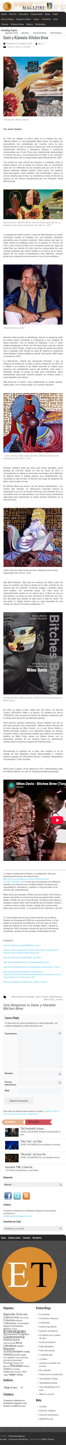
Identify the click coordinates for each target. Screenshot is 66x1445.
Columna (9, 1320)
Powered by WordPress (18, 1439)
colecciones (24, 1318)
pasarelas (24, 1358)
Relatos (26, 1366)
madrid (20, 1346)
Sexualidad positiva (48, 1383)
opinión (11, 1357)
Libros (18, 1342)
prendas (7, 1360)
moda (26, 1351)
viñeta (19, 1374)
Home (4, 14)
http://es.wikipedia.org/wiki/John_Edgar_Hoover (25, 982)
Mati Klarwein (56, 997)
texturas (18, 1372)
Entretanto (56, 33)
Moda (47, 14)
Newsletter (37, 1237)
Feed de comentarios (49, 1415)
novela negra (20, 1355)
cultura (18, 1320)
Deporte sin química (48, 1331)
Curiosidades (23, 1323)
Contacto (26, 1237)
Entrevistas (40, 24)
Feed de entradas (47, 1410)
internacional (8, 1343)
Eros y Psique (7, 19)
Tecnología (15, 1369)
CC (42, 43)
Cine (55, 19)
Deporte (7, 1326)
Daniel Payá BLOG (48, 1327)
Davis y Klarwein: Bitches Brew (25, 37)
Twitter (17, 1196)
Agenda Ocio (11, 33)
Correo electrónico (10, 1083)
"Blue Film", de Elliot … (32, 1141)
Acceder (43, 1406)
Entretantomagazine (16, 1436)
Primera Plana (17, 24)
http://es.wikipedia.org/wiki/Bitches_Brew (22, 945)
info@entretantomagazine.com (17, 1216)
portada (26, 47)
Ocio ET (12, 14)
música (59, 999)
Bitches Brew (18, 997)
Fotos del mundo (47, 1350)
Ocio (5, 1358)
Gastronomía (36, 14)
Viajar (55, 14)
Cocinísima (44, 1314)
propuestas (17, 1360)
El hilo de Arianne (47, 1342)
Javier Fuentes (42, 997)
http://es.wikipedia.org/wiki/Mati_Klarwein (22, 957)
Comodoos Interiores (49, 1318)
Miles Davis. (49, 999)
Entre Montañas (46, 1346)
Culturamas (9, 1323)
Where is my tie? (46, 1394)
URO (24, 1372)
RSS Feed (26, 1196)
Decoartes (23, 14)
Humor (16, 1339)
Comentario (10, 1033)
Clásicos (11, 47)
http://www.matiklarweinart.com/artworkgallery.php (26, 962)
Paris (17, 1358)
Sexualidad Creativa (48, 1379)
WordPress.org (46, 1419)
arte (25, 1314)
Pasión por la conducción (51, 1374)
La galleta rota (45, 1355)
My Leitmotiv (45, 1370)
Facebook (8, 1196)
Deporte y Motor (23, 19)
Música (29, 24)
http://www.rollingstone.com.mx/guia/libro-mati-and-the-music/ (31, 967)
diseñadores (17, 1326)
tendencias (8, 1371)
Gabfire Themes (47, 1439)
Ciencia (4, 24)
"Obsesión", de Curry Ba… (34, 1154)
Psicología (8, 1363)
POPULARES (33, 1122)
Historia (7, 1339)
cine (16, 1317)
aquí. (23, 1406)
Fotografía (23, 1334)
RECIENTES (10, 1122)
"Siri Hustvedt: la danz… (33, 1128)
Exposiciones (10, 1334)
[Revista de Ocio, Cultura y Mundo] (33, 7)
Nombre (9, 1073)
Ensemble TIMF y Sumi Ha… (20, 1167)
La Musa (43, 1359)
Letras (36, 19)
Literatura (9, 1345)
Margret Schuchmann (13, 1350)
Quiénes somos (14, 1237)
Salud (6, 1368)
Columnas (46, 19)
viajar (12, 1374)
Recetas (25, 33)
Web (7, 1090)
